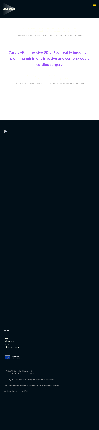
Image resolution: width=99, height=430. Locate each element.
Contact (7, 344)
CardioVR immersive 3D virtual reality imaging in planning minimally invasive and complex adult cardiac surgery (49, 58)
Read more (7, 362)
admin (37, 35)
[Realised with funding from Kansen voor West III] (13, 359)
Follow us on (9, 341)
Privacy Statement (11, 347)
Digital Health (50, 35)
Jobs (6, 338)
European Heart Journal (70, 35)
